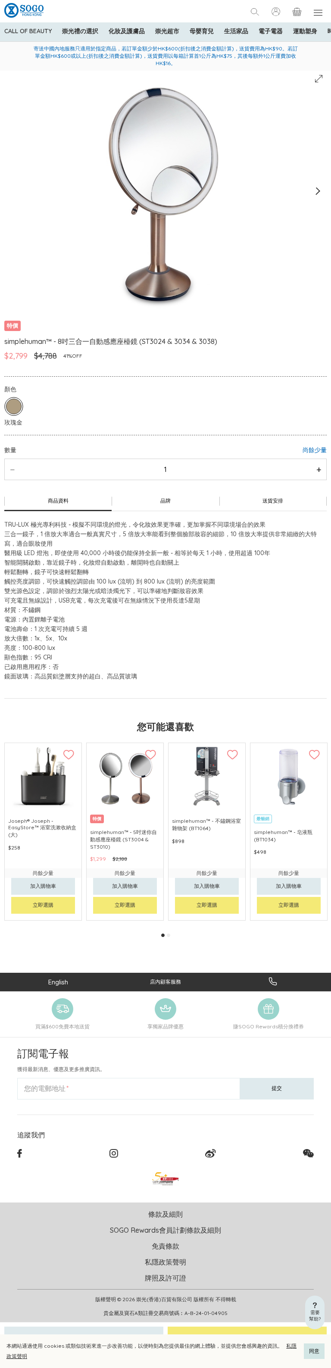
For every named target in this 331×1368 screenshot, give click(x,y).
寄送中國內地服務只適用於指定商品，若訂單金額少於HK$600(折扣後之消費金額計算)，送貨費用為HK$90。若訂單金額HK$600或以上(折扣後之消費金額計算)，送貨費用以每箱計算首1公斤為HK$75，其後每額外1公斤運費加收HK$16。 (166, 55)
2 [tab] (168, 935)
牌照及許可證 (165, 1278)
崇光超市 (167, 31)
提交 (277, 1088)
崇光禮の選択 (80, 31)
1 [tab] (163, 935)
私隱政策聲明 (165, 1262)
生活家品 (236, 31)
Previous (13, 191)
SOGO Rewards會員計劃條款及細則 (165, 1230)
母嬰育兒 (202, 31)
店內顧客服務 (165, 981)
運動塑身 (305, 31)
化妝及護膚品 (127, 31)
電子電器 (271, 31)
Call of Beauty (28, 31)
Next (317, 191)
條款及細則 (165, 1214)
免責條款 (165, 1246)
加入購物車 (43, 886)
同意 (314, 1351)
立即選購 (43, 905)
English (58, 982)
